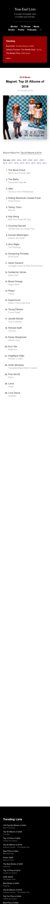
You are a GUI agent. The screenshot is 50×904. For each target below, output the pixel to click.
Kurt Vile (12, 346)
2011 (45, 163)
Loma (11, 383)
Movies (14, 26)
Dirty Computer (15, 321)
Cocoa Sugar (14, 312)
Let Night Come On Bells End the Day (25, 265)
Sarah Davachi (15, 262)
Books (11, 29)
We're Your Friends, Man (19, 173)
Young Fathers (15, 309)
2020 (41, 160)
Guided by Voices (17, 272)
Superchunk (14, 300)
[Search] (41, 29)
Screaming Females (18, 253)
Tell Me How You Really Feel (21, 228)
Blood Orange (15, 281)
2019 (5, 163)
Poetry (21, 29)
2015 (22, 163)
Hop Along (13, 216)
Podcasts (32, 29)
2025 (13, 160)
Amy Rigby (13, 244)
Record (11, 210)
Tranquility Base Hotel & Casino (22, 367)
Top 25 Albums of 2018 (30, 152)
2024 (19, 160)
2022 (30, 160)
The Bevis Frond (16, 170)
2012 (39, 163)
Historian (12, 395)
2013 (33, 163)
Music (36, 26)
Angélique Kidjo (16, 355)
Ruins (11, 377)
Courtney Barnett (17, 225)
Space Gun (13, 275)
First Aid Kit (14, 374)
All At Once (13, 256)
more (8, 58)
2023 (25, 160)
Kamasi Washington (18, 234)
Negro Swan (14, 284)
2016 (16, 163)
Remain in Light (15, 358)
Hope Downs (14, 200)
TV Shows (26, 26)
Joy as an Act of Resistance (20, 191)
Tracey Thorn (15, 207)
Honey (11, 293)
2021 (36, 160)
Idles (10, 188)
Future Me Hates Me (17, 182)
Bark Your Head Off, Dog (19, 219)
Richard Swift (15, 327)
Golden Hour (14, 340)
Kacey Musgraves (17, 337)
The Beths (13, 179)
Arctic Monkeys (16, 364)
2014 (28, 163)
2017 (11, 163)
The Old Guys (14, 247)
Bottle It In (12, 349)
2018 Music (25, 77)
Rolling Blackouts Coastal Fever (24, 197)
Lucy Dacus (14, 392)
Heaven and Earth (16, 237)
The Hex (12, 330)
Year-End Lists (25, 9)
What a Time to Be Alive (19, 302)
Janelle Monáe (15, 318)
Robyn (11, 290)
